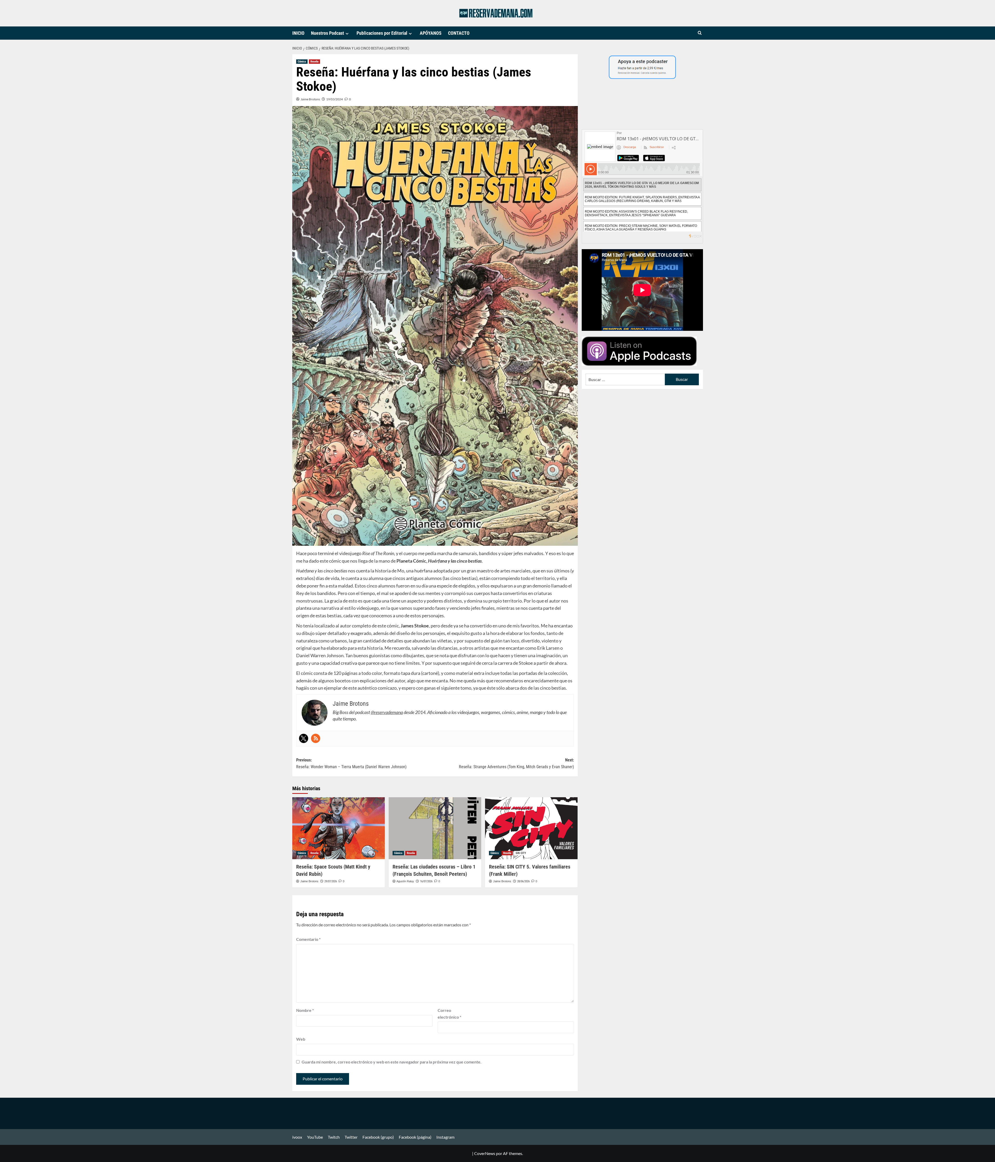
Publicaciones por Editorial (382, 33)
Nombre (305, 1010)
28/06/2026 (523, 881)
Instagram (445, 1137)
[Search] (699, 33)
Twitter (351, 1137)
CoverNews (484, 1153)
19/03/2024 (334, 99)
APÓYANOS (431, 33)
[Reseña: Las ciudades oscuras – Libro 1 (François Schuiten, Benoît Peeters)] (435, 828)
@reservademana (387, 712)
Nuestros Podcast (327, 33)
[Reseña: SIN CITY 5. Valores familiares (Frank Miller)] (531, 828)
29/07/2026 (330, 881)
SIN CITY (521, 853)
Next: (516, 763)
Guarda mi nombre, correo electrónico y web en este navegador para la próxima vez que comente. (391, 1061)
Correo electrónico (449, 1013)
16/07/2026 (426, 881)
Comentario (308, 939)
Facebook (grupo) (378, 1137)
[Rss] (315, 738)
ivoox (297, 1137)
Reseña (314, 61)
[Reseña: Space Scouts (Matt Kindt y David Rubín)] (338, 828)
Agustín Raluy (405, 881)
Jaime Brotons (310, 99)
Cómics (302, 61)
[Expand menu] (347, 33)
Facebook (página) (415, 1137)
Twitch (334, 1137)
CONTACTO (459, 33)
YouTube (315, 1137)
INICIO (298, 33)
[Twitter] (303, 738)
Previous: (351, 763)
